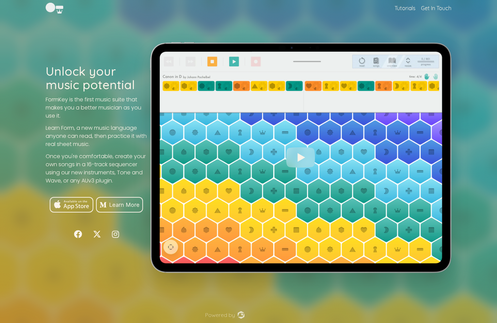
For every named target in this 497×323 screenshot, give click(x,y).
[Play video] (300, 157)
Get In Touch (436, 8)
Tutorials (405, 8)
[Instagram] (115, 234)
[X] (97, 234)
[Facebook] (78, 234)
